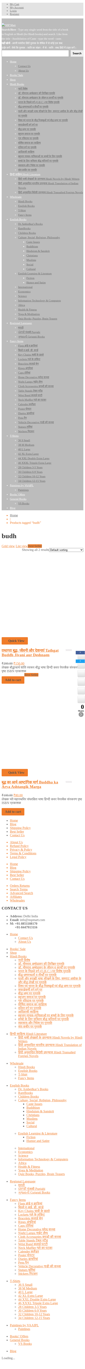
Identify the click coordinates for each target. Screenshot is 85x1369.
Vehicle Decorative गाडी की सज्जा (39, 1266)
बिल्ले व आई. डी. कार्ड (31, 1207)
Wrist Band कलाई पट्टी (33, 1244)
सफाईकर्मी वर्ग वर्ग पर (30, 989)
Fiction (30, 1137)
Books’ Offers (19, 1336)
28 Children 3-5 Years (32, 1307)
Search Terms (19, 889)
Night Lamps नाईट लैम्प (33, 1233)
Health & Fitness (29, 1166)
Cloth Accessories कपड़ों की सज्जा (39, 1236)
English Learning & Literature (37, 1133)
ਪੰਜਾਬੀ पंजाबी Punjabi (31, 1188)
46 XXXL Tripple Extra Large (38, 1303)
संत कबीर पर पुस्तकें (30, 1026)
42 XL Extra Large (30, 1295)
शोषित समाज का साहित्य (32, 1004)
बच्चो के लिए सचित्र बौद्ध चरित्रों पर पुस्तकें (43, 1019)
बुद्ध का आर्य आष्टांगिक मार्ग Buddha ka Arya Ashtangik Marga (30, 784)
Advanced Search (21, 893)
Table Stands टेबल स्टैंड (33, 1240)
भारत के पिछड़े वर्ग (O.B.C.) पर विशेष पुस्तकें (44, 971)
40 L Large (25, 1292)
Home (14, 515)
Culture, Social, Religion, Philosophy (42, 1100)
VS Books (25, 1343)
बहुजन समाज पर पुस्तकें (32, 997)
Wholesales (17, 900)
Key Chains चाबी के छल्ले (34, 1211)
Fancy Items (26, 1078)
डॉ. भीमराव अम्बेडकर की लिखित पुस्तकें (41, 963)
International (26, 1148)
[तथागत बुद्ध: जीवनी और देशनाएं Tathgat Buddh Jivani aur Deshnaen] (42, 635)
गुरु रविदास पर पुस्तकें (31, 1000)
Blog (13, 824)
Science (23, 1155)
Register (14, 14)
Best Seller (17, 831)
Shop (13, 952)
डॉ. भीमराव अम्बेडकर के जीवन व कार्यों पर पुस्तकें (46, 967)
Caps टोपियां (25, 1225)
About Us (16, 842)
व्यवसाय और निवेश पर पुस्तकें (35, 1022)
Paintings (24, 1329)
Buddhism (33, 1107)
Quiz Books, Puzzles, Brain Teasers (41, 1174)
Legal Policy (18, 857)
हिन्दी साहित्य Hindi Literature (28, 1034)
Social (30, 1122)
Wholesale (17, 1063)
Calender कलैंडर (28, 1251)
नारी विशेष (24, 960)
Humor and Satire (38, 1141)
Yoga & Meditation (30, 1170)
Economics (25, 1152)
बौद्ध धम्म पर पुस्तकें (29, 993)
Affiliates (16, 896)
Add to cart (13, 811)
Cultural (31, 1126)
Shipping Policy (20, 828)
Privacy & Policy (21, 849)
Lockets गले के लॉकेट (31, 1214)
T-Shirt (22, 1074)
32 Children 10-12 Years (34, 1314)
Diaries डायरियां (28, 1259)
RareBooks (25, 1093)
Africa (22, 1163)
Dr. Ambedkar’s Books (33, 1089)
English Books (27, 1070)
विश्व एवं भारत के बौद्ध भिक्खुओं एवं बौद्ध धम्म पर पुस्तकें (49, 986)
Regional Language (22, 1181)
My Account (17, 7)
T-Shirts (15, 1281)
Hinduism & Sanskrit (40, 1111)
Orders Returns (20, 885)
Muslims (32, 1118)
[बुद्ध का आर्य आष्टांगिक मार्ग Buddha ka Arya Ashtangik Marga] (42, 767)
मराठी (21, 1185)
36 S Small (25, 1284)
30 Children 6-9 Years (32, 1310)
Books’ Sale (18, 949)
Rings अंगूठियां (27, 1222)
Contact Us (17, 835)
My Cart (14, 4)
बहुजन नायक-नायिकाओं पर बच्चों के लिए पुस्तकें (46, 1015)
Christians (32, 1115)
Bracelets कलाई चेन (30, 1218)
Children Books (28, 1096)
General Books (20, 1340)
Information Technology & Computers (43, 1159)
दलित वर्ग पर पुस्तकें (29, 1008)
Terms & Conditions (23, 853)
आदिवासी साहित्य (28, 1011)
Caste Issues (34, 1104)
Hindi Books (18, 956)
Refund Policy (19, 846)
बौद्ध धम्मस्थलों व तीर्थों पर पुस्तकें (37, 975)
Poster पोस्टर (26, 1255)
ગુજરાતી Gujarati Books (34, 1192)
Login (13, 10)
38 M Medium (27, 1288)
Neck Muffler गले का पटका (35, 1248)
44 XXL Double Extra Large (37, 1299)
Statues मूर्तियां (26, 1270)
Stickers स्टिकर (28, 1273)
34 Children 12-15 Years (34, 1318)
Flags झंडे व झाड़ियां (30, 1203)
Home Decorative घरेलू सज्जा (36, 1229)
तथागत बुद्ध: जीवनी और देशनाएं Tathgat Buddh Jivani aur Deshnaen (30, 652)
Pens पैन (23, 1262)
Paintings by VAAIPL (24, 1325)
